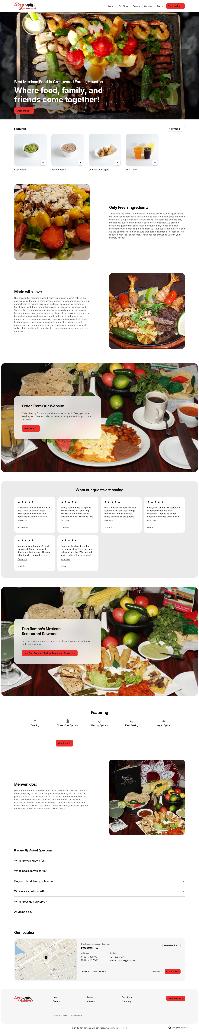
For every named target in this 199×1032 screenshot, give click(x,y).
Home (56, 997)
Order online (172, 971)
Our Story (123, 6)
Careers (148, 6)
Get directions (171, 945)
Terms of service (60, 1015)
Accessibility (76, 1015)
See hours (155, 971)
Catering (126, 1001)
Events (136, 6)
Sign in (159, 6)
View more (22, 520)
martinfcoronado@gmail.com (122, 960)
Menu (111, 6)
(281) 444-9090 (117, 957)
